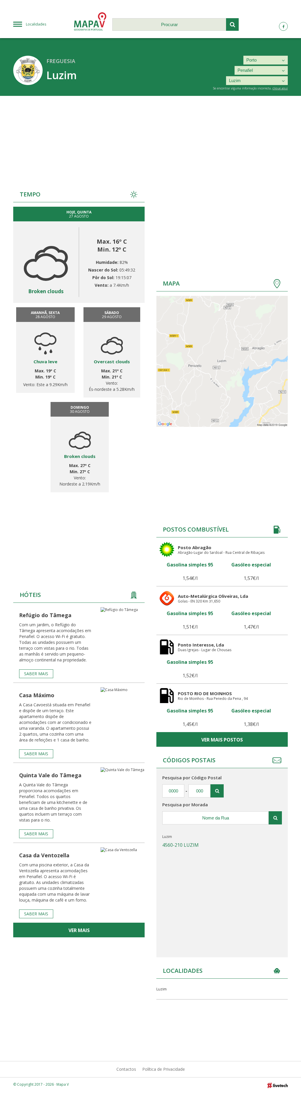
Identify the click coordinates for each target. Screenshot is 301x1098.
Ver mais (79, 930)
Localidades (36, 24)
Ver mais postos (222, 739)
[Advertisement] (150, 140)
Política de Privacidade (163, 1069)
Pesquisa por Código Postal (192, 777)
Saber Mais (36, 673)
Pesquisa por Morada (185, 804)
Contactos (126, 1069)
